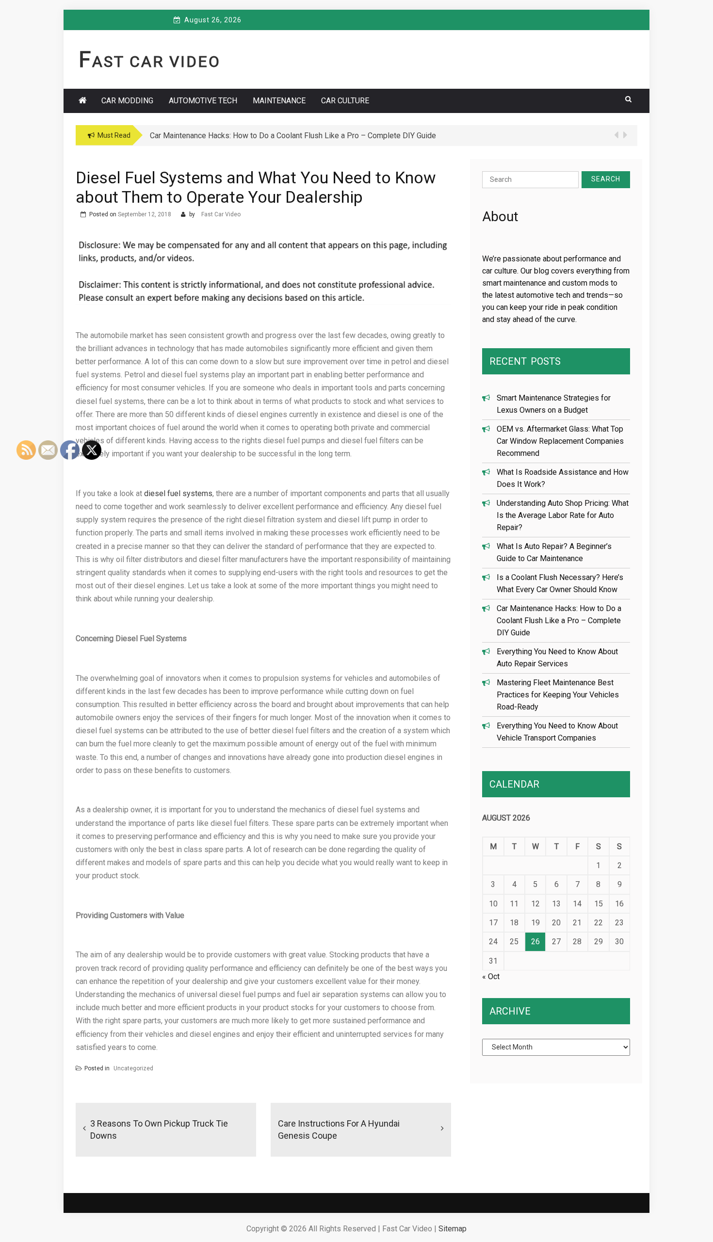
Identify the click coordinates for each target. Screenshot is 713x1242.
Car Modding (127, 100)
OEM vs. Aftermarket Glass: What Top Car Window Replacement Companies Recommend (560, 441)
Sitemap (452, 1228)
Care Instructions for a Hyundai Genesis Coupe (339, 1129)
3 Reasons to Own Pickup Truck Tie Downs (159, 1129)
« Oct (491, 976)
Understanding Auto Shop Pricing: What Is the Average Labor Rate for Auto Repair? (563, 515)
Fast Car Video (150, 61)
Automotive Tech (203, 100)
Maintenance (279, 100)
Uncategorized (133, 1068)
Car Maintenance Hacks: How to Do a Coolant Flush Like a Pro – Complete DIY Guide (559, 620)
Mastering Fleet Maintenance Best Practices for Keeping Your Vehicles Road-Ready (558, 694)
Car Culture (345, 100)
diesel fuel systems (178, 493)
